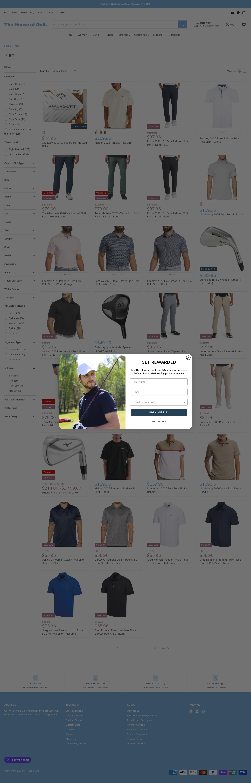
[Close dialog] (188, 358)
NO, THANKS (158, 421)
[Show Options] (184, 402)
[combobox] (158, 402)
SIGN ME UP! (159, 412)
